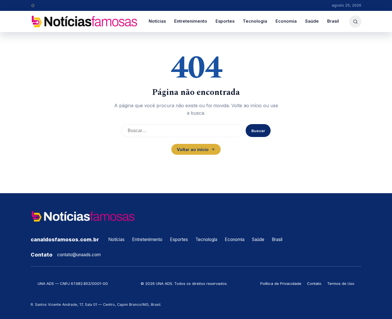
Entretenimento (190, 21)
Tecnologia (255, 21)
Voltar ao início (193, 149)
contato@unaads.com (79, 254)
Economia (286, 21)
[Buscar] (355, 21)
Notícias (157, 21)
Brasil (333, 21)
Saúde (312, 21)
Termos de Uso (340, 283)
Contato (314, 283)
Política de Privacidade (280, 283)
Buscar (258, 130)
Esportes (225, 21)
